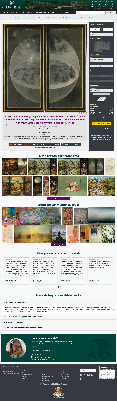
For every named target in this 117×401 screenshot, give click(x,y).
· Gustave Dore (64, 378)
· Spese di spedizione (45, 373)
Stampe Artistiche (9, 12)
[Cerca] (107, 12)
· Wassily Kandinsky (65, 374)
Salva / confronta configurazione (102, 94)
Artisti (17, 12)
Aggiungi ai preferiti (32, 144)
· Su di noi (24, 380)
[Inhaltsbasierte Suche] (110, 12)
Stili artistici (30, 12)
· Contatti (24, 369)
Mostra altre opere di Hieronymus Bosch (58, 198)
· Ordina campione (45, 380)
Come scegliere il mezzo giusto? (14, 322)
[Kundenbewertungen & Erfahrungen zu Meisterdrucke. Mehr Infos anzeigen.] (107, 372)
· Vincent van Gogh (65, 369)
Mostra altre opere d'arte (58, 245)
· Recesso (24, 376)
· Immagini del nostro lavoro (47, 376)
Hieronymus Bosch (24, 16)
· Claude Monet (64, 371)
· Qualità (43, 374)
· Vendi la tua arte (45, 371)
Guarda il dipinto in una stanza (72, 144)
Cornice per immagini (40, 12)
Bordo (91, 32)
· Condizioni (24, 371)
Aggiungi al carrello (102, 123)
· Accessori (43, 378)
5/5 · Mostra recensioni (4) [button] (48, 147)
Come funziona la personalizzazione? (15, 302)
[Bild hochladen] (114, 12)
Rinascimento (15, 16)
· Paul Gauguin (64, 373)
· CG (23, 373)
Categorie (22, 12)
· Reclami (24, 378)
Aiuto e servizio (59, 12)
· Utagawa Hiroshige (65, 376)
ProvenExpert (11, 280)
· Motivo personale (45, 369)
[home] (2, 12)
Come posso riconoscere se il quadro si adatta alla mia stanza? (23, 317)
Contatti (67, 12)
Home (2, 16)
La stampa (51, 12)
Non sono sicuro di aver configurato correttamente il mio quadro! (23, 328)
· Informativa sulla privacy (27, 374)
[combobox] (101, 34)
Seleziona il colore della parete (50, 144)
